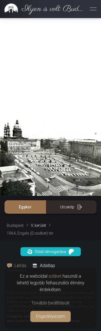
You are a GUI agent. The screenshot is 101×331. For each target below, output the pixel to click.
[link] (42, 9)
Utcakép (67, 207)
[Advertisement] (50, 68)
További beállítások (50, 303)
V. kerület (38, 225)
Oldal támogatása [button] (50, 251)
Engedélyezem (50, 316)
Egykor (25, 207)
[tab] (18, 266)
